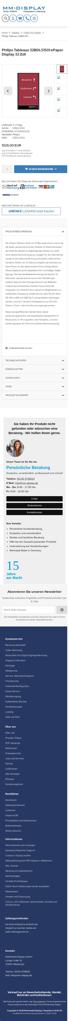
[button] (62, 69)
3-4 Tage (17, 124)
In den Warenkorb (41, 169)
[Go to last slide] (8, 91)
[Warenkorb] (20, 18)
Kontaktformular (34, 512)
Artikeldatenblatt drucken (20, 348)
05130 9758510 (26, 478)
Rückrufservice (34, 505)
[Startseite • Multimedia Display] (28, 9)
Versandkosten (39, 1001)
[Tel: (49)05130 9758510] (27, 18)
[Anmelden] (13, 18)
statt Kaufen (31, 211)
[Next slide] (48, 91)
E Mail (34, 499)
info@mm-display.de (26, 483)
